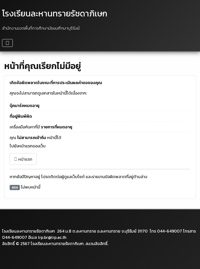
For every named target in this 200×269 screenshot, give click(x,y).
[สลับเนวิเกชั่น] (7, 43)
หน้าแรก (24, 159)
